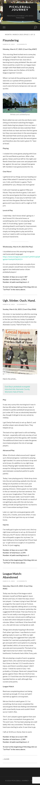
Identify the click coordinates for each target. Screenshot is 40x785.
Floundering (11, 40)
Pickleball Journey (20, 8)
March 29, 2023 (9, 44)
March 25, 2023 (9, 581)
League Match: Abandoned (12, 575)
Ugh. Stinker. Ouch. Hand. (19, 300)
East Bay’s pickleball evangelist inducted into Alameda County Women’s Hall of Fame (17, 389)
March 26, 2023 (9, 304)
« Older (6, 759)
